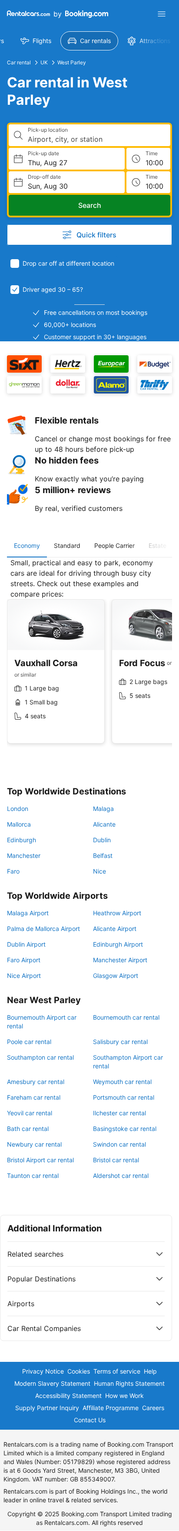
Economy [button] (27, 545)
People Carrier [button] (114, 545)
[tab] (27, 545)
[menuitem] (36, 40)
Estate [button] (157, 545)
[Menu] (161, 13)
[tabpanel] (89, 657)
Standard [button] (67, 545)
